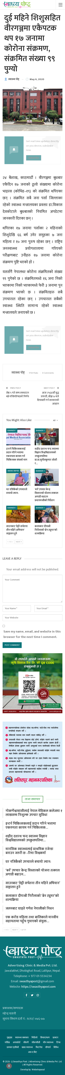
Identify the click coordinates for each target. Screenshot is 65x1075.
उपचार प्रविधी (13, 1047)
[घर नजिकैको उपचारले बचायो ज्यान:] (18, 477)
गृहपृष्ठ (9, 1037)
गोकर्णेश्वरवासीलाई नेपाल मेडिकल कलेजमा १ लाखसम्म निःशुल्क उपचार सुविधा (34, 813)
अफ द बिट (32, 1052)
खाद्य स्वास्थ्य (27, 1047)
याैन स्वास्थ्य (48, 1042)
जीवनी (26, 1042)
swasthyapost (28, 981)
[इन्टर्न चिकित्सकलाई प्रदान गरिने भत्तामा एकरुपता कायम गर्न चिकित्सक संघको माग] (18, 436)
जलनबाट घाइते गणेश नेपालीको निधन (30, 908)
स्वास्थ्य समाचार (13, 471)
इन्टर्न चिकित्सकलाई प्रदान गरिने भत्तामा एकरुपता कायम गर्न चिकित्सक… (31, 826)
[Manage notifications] (9, 1066)
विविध (56, 1047)
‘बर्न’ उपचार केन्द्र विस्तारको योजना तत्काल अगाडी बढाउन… (33, 872)
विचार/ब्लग (45, 1037)
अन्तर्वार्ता (16, 1042)
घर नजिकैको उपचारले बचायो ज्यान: (28, 862)
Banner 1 (11, 430)
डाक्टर (55, 1037)
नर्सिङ (7, 1042)
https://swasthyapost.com (38, 986)
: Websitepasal (38, 1069)
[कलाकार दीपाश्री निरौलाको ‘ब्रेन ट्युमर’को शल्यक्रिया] (47, 514)
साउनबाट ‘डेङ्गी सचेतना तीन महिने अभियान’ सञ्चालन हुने (33, 885)
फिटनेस (39, 1047)
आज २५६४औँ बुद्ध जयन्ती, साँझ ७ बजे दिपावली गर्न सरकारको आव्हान (48, 398)
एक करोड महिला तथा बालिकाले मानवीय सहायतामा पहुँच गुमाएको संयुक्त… (32, 919)
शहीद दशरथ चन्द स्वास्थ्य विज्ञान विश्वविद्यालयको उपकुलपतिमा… (26, 838)
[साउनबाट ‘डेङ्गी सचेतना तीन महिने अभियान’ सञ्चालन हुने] (18, 514)
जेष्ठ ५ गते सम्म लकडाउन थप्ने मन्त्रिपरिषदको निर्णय (17, 395)
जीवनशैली (36, 1042)
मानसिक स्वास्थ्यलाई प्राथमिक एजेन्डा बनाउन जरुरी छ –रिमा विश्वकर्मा (29, 851)
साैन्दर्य (48, 1047)
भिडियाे (34, 1037)
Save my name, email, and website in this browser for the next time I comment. (32, 634)
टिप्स (58, 1042)
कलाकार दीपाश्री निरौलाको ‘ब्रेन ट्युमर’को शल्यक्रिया (32, 898)
